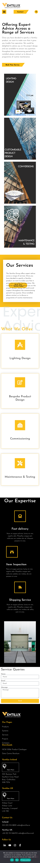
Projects (5, 739)
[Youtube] (9, 845)
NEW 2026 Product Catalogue (14, 749)
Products (5, 727)
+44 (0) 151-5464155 (10, 833)
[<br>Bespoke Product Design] (20, 382)
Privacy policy (25, 860)
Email (3, 681)
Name (3, 674)
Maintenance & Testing (20, 477)
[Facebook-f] (20, 845)
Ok (12, 860)
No (17, 860)
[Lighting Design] (20, 345)
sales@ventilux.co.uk (26, 833)
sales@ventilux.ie (23, 825)
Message (4, 687)
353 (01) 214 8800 (9, 825)
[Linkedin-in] (4, 845)
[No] (36, 856)
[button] (4, 12)
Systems (5, 731)
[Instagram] (14, 845)
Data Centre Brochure (10, 754)
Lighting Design (20, 358)
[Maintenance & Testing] (20, 463)
